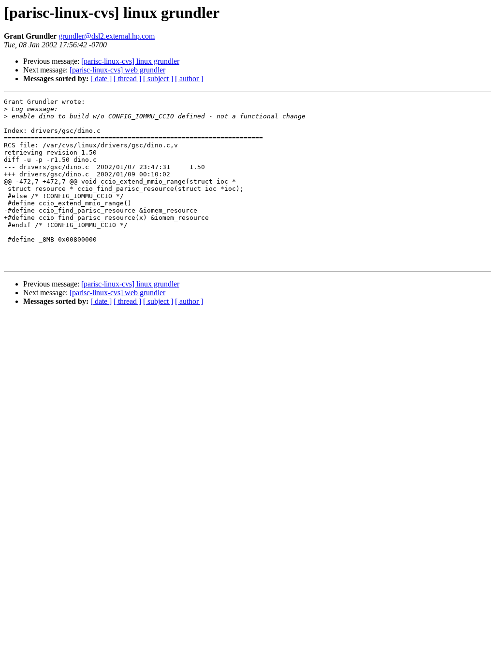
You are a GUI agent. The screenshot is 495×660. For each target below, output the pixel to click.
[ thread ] (127, 78)
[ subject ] (158, 78)
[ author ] (189, 78)
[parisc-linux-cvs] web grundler (117, 70)
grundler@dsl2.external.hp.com (106, 36)
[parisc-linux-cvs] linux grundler (130, 61)
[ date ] (101, 78)
